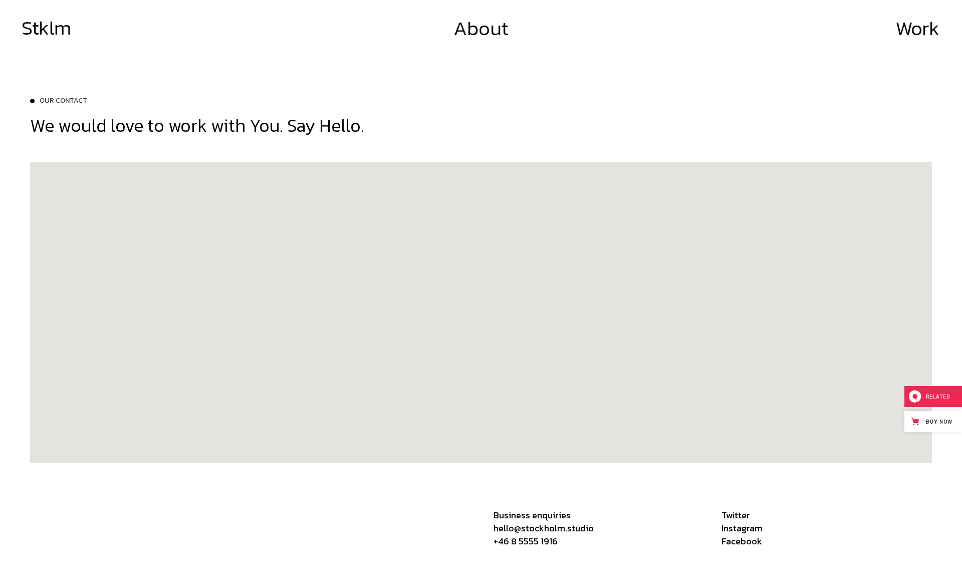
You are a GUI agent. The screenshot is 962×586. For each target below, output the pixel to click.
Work (917, 28)
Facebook (742, 541)
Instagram (742, 528)
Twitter (736, 515)
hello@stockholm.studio (544, 528)
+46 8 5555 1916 (526, 541)
